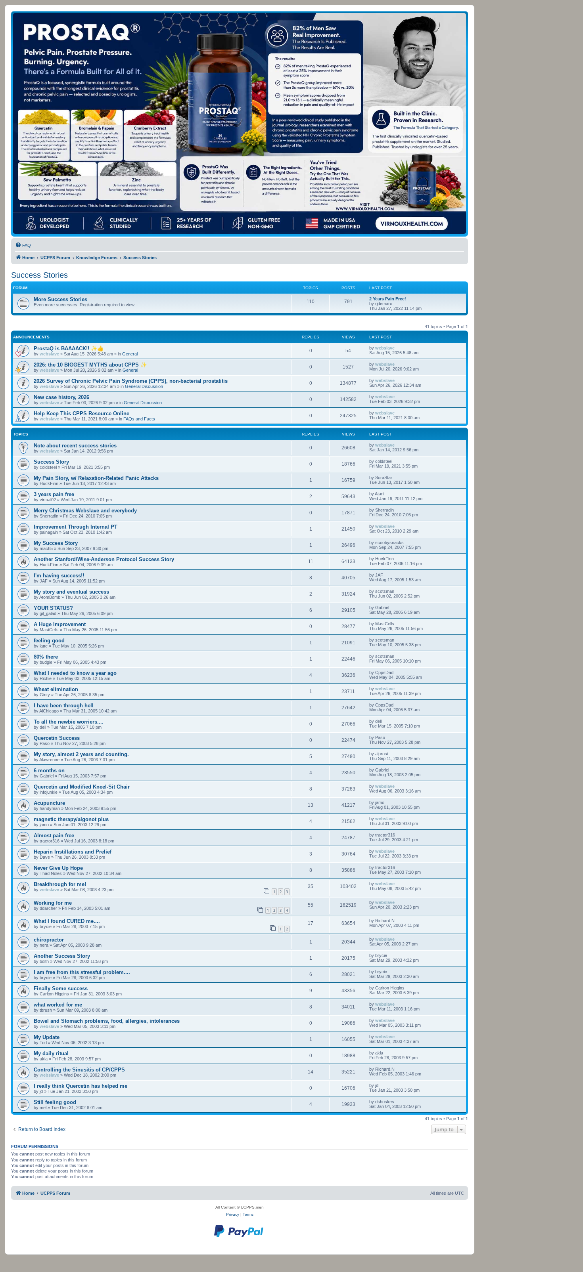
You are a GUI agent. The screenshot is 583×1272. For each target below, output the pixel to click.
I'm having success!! (59, 576)
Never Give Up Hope (58, 868)
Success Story (51, 462)
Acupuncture (49, 803)
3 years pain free (54, 494)
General (130, 353)
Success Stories (39, 275)
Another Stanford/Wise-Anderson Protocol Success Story (104, 559)
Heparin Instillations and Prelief (72, 852)
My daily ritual (51, 1053)
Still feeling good (55, 1102)
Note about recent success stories (75, 446)
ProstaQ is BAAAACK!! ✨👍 (69, 348)
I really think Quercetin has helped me (80, 1086)
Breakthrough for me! (60, 884)
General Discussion (144, 386)
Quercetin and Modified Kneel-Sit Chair (82, 787)
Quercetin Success (57, 738)
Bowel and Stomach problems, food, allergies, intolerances (107, 1021)
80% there (46, 657)
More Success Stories (60, 299)
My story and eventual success (71, 592)
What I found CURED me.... (67, 921)
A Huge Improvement (60, 624)
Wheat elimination (56, 689)
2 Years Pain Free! (387, 298)
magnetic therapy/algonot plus (71, 819)
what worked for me (58, 1005)
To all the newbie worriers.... (69, 722)
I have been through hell (64, 706)
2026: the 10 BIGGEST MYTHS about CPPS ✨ (90, 365)
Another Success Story (62, 956)
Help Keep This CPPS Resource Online (81, 413)
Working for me (53, 903)
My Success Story (56, 543)
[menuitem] (23, 245)
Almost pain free (54, 835)
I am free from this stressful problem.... (82, 972)
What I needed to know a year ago (75, 673)
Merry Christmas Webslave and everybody (85, 511)
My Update (46, 1037)
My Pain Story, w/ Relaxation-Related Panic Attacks (96, 478)
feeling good (49, 641)
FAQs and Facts (139, 418)
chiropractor (49, 940)
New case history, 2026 (61, 397)
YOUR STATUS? (53, 608)
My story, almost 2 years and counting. (81, 754)
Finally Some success (61, 988)
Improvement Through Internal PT (75, 527)
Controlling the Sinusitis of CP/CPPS (79, 1070)
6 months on (49, 771)
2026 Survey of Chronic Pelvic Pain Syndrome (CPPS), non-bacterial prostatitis (131, 381)
